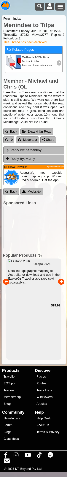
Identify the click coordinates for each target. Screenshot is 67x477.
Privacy (54, 432)
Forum (8, 425)
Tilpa (21, 96)
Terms (40, 432)
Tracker (9, 390)
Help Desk (43, 418)
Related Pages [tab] (23, 49)
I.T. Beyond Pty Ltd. (28, 469)
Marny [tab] (22, 159)
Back (13, 131)
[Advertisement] (34, 227)
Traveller (10, 376)
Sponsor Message (55, 167)
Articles (41, 404)
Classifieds (11, 439)
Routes (41, 383)
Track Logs (44, 390)
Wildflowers (44, 397)
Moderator (30, 139)
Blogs (7, 432)
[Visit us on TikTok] (39, 456)
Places (41, 376)
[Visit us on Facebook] (6, 456)
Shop (7, 404)
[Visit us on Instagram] (16, 456)
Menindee (35, 96)
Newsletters (12, 418)
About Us (42, 425)
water (22, 114)
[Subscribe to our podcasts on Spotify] (50, 456)
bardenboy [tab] (26, 150)
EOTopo (9, 383)
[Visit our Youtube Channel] (27, 456)
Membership (12, 397)
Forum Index (12, 18)
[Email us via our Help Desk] (7, 461)
